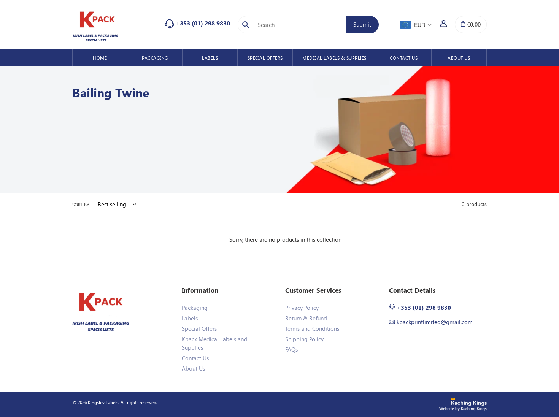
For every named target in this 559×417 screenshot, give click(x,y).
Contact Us (195, 358)
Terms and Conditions (312, 328)
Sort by (80, 204)
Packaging (195, 307)
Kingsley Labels (103, 402)
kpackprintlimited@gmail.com (435, 322)
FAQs (291, 349)
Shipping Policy (304, 339)
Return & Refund (306, 318)
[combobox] (298, 24)
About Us (193, 368)
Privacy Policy (302, 307)
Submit (366, 24)
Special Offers (199, 328)
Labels (190, 318)
